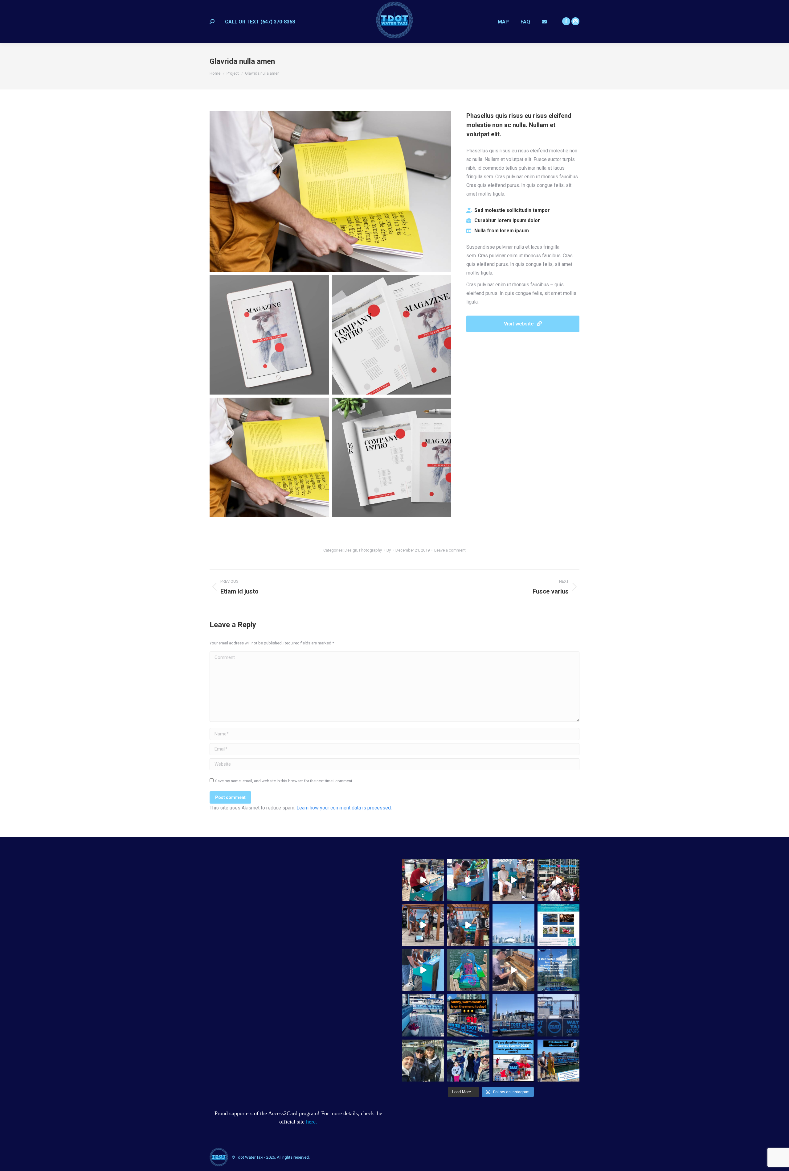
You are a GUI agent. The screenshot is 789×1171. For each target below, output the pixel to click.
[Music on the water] (468, 880)
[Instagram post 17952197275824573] (513, 925)
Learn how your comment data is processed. (344, 808)
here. (311, 1122)
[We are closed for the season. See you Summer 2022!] (513, 1061)
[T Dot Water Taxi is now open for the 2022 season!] (558, 970)
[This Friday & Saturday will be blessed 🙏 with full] (558, 1015)
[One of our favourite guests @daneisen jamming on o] (513, 970)
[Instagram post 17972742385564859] (468, 925)
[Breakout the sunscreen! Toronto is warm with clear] (423, 1061)
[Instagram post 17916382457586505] (558, 880)
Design (351, 550)
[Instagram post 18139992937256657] (558, 925)
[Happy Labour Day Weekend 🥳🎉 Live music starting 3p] (558, 1061)
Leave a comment (450, 550)
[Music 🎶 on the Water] (423, 970)
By (388, 550)
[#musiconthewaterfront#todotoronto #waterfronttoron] (513, 880)
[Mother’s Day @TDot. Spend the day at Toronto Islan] (423, 1015)
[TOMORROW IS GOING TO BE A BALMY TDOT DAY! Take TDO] (468, 1061)
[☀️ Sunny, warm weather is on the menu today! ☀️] (468, 1015)
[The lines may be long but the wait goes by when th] (423, 925)
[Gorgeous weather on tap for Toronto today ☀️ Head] (513, 1015)
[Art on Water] (468, 970)
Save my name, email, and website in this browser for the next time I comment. (284, 781)
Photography (370, 550)
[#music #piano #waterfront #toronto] (423, 880)
